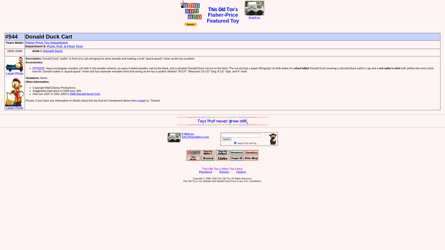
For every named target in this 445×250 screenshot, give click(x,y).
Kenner (224, 171)
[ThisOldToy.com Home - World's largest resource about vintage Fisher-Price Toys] (191, 18)
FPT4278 (38, 68)
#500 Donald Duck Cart (85, 94)
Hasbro (241, 171)
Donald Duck (52, 51)
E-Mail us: (195, 135)
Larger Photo (14, 73)
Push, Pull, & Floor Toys (65, 46)
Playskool (205, 171)
